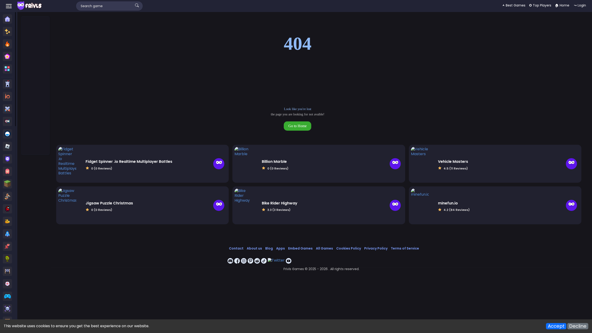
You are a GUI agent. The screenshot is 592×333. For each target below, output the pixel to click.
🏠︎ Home (562, 5)
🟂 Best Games (513, 5)
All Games (324, 248)
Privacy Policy (376, 248)
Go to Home (297, 126)
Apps (280, 248)
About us (254, 248)
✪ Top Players (540, 5)
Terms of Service (405, 248)
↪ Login (580, 5)
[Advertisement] (36, 85)
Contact (236, 248)
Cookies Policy (348, 248)
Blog (269, 248)
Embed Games (300, 248)
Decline (577, 326)
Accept (556, 326)
